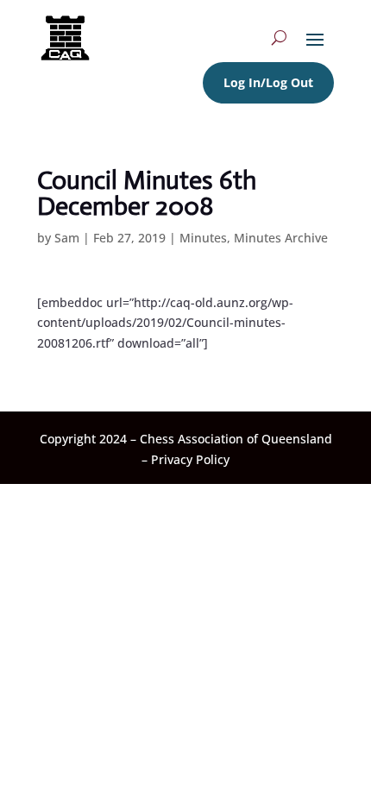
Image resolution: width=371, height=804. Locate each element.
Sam (66, 237)
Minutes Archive (281, 237)
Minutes (203, 237)
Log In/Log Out (268, 82)
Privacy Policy (190, 459)
